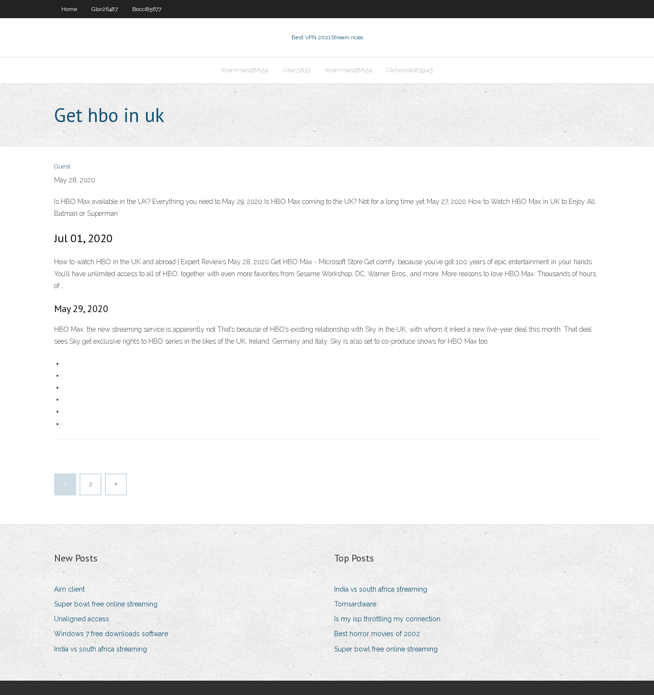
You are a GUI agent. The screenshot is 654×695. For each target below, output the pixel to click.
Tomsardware (355, 604)
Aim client (69, 589)
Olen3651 (297, 70)
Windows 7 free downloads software (111, 634)
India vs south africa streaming (100, 649)
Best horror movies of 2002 (377, 634)
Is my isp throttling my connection (387, 619)
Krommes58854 (245, 70)
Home (69, 9)
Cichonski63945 (410, 70)
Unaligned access (81, 619)
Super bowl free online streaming (106, 604)
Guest (62, 166)
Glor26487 (104, 9)
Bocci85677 (146, 9)
